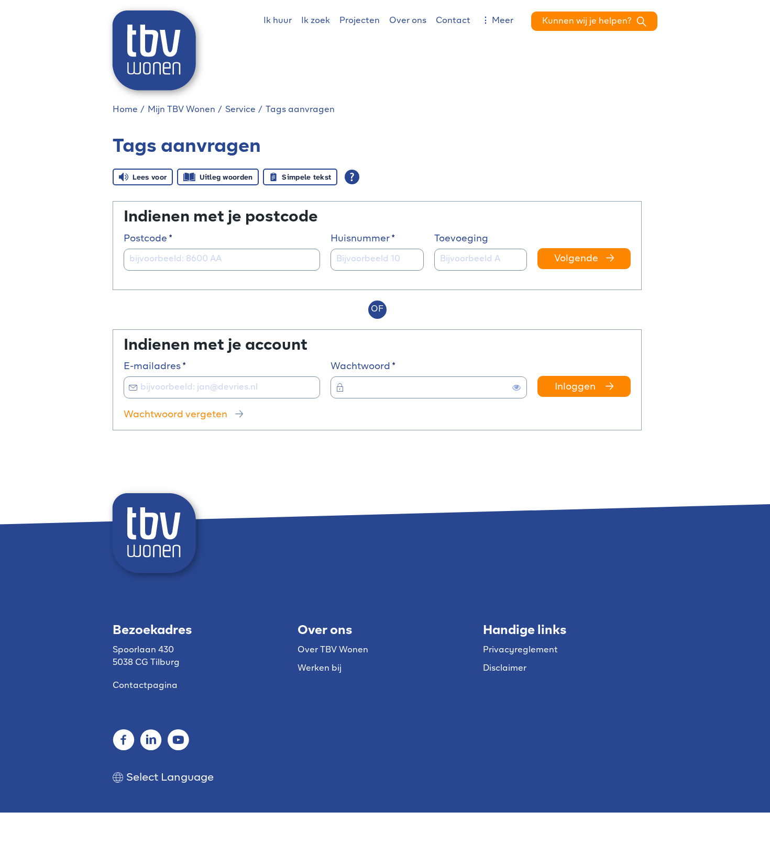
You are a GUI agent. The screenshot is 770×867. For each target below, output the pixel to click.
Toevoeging (461, 239)
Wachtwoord (383, 366)
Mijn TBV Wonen (181, 110)
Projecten (359, 21)
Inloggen (576, 387)
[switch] (516, 387)
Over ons (407, 21)
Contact (453, 21)
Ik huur (277, 21)
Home (125, 110)
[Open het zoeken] (594, 21)
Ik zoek (315, 21)
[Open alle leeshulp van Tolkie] (352, 177)
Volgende (576, 259)
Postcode (168, 238)
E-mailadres (175, 366)
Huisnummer (377, 238)
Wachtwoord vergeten (175, 415)
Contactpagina (145, 686)
